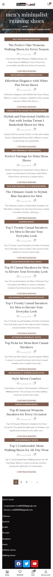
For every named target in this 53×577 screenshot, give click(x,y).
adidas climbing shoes (26, 404)
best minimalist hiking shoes (26, 150)
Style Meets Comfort (26, 378)
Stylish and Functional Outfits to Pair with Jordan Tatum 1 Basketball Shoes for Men (26, 120)
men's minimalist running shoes (26, 75)
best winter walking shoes (26, 39)
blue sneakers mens (35, 186)
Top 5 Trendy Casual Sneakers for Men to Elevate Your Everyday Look (27, 232)
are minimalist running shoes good (26, 297)
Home (25, 26)
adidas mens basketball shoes (26, 262)
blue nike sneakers (16, 186)
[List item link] (26, 505)
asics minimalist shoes (26, 440)
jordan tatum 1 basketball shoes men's (26, 111)
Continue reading (26, 71)
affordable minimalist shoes (26, 337)
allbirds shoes (26, 222)
